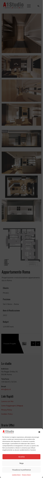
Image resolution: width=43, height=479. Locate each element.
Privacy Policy (26, 475)
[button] (39, 432)
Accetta (21, 457)
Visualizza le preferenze (21, 470)
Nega (21, 463)
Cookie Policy (16, 475)
